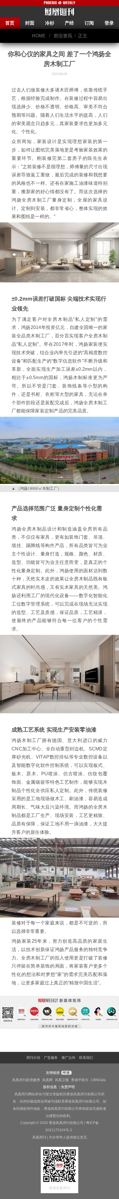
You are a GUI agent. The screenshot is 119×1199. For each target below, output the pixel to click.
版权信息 (50, 1087)
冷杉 (49, 23)
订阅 (89, 23)
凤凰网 (47, 1080)
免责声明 (68, 1087)
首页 (9, 23)
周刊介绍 (33, 1058)
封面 (29, 23)
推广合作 (68, 1058)
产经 (69, 23)
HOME (39, 35)
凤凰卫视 (62, 1080)
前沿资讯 (63, 35)
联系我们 (86, 1058)
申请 (66, 1073)
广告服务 (51, 1058)
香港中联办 (79, 1080)
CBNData (98, 1080)
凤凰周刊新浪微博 (26, 1080)
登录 (109, 23)
